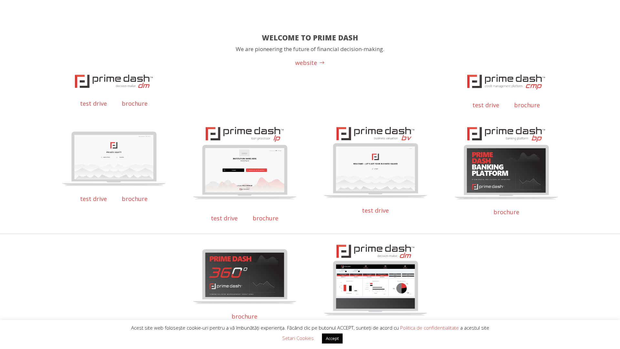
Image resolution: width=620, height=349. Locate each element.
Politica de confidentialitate (430, 327)
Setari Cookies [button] (298, 338)
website (306, 63)
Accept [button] (332, 338)
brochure (135, 103)
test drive (93, 103)
